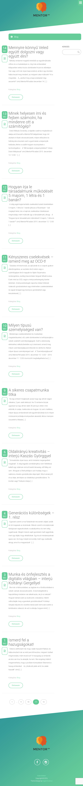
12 (44, 702)
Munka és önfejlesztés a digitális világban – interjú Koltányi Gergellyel (30, 578)
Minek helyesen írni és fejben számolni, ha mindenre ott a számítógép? (27, 120)
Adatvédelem (41, 776)
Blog (18, 89)
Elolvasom (16, 97)
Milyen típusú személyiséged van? (26, 327)
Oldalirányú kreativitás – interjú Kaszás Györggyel (30, 453)
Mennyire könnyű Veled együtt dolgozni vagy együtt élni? (28, 52)
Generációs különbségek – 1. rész (31, 515)
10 (28, 702)
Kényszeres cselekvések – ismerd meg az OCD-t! (31, 259)
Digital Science (47, 781)
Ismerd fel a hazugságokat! (21, 642)
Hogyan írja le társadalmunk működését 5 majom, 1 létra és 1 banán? (31, 193)
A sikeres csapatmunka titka (29, 392)
